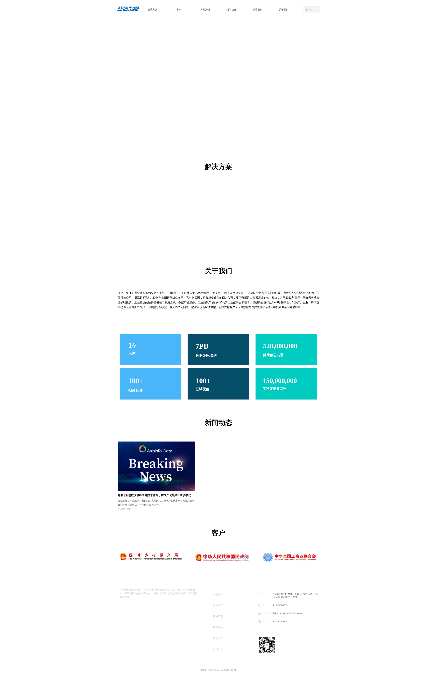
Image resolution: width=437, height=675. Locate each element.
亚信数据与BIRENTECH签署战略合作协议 (260, 468)
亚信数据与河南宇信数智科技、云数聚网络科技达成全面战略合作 (274, 492)
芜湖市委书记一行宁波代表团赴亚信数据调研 (261, 444)
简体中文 (309, 9)
